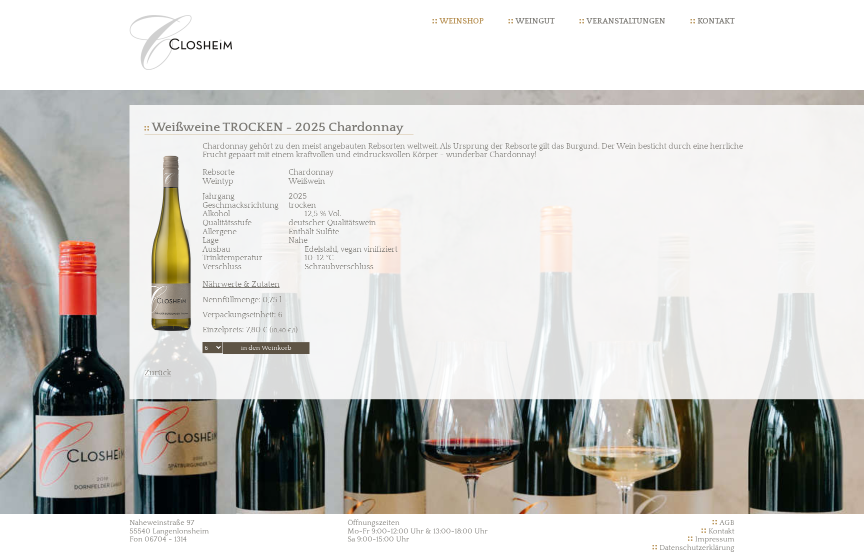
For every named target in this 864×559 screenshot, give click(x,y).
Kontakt (716, 21)
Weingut (535, 21)
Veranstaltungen (626, 21)
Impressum (714, 539)
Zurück (157, 372)
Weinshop (462, 21)
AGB (727, 522)
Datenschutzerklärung (697, 547)
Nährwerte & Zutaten (241, 284)
